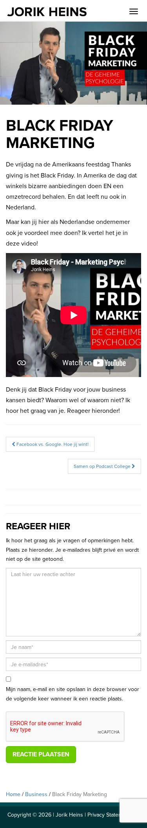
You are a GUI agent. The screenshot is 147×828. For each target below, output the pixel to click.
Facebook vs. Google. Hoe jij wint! (52, 444)
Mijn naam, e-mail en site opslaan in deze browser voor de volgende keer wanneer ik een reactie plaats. (72, 694)
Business (36, 794)
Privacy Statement (109, 814)
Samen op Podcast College (103, 466)
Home (13, 794)
